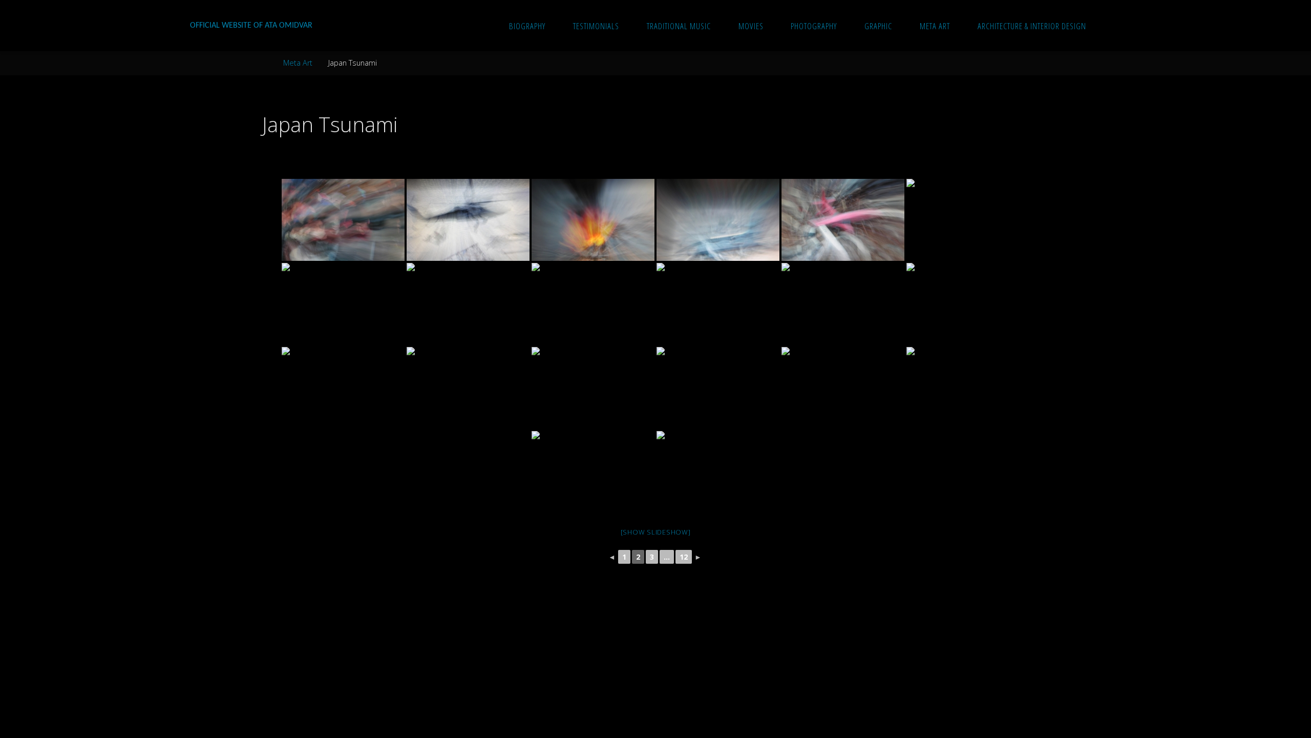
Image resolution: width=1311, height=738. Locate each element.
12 (684, 557)
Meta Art (297, 63)
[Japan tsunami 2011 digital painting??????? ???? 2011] (343, 220)
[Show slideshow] (656, 532)
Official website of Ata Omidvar (251, 26)
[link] (1110, 25)
